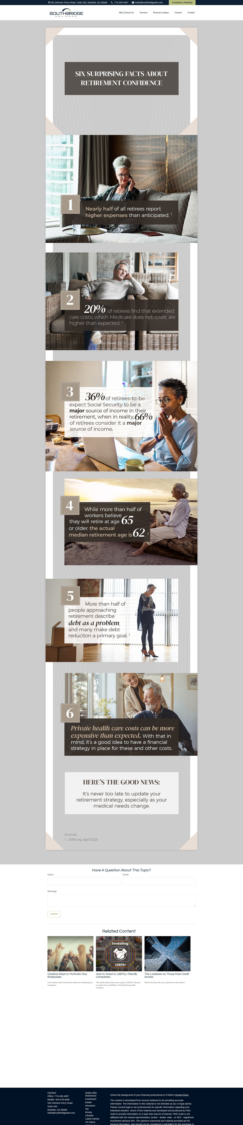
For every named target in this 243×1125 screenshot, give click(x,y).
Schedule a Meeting (182, 2)
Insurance (90, 1105)
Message (52, 891)
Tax (87, 1109)
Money (88, 1112)
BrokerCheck (181, 1095)
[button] (126, 12)
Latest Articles (92, 1119)
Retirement (90, 1096)
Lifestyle (89, 1115)
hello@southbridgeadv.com (149, 2)
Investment (90, 1099)
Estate (88, 1102)
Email (125, 874)
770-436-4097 (121, 2)
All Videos (90, 1122)
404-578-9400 (62, 1099)
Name (50, 874)
